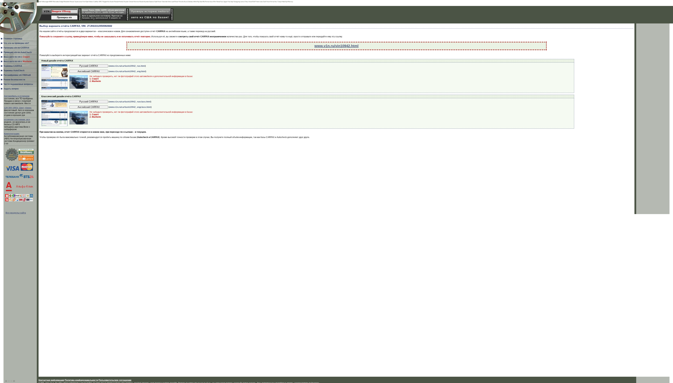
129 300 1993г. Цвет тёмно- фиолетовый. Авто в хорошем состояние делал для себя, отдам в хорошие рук (19, 111)
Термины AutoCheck (14, 70)
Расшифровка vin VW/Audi (17, 75)
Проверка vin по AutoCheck (18, 52)
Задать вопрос (11, 89)
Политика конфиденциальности (81, 380)
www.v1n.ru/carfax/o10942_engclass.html (130, 107)
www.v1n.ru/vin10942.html (336, 46)
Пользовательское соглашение (114, 380)
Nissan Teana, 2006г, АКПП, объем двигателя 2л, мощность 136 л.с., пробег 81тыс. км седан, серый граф (103, 11)
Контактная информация (51, 380)
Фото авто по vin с (17, 57)
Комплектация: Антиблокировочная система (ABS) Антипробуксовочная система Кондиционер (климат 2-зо (19, 139)
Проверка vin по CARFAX (16, 48)
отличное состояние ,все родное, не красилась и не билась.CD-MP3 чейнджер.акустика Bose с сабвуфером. (17, 124)
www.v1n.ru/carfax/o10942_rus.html (127, 66)
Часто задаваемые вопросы (18, 84)
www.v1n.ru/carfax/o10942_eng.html (127, 71)
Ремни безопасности (14, 79)
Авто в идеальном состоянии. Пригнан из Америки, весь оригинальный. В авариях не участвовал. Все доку (102, 17)
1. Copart (94, 79)
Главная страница (13, 38)
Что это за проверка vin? (16, 43)
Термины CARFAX (13, 66)
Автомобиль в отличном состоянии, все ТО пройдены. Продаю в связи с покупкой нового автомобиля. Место (18, 100)
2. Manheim (95, 81)
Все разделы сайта (16, 213)
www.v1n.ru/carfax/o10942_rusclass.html (130, 101)
